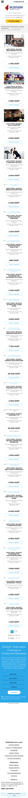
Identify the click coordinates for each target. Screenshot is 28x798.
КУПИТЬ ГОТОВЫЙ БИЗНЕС (14, 748)
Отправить (14, 692)
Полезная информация (14, 773)
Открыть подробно (14, 67)
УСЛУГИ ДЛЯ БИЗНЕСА (14, 758)
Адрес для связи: (7, 788)
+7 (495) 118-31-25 (18, 1)
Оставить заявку (14, 21)
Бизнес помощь (14, 765)
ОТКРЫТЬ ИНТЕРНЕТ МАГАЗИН (14, 756)
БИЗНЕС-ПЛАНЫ (14, 753)
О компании (14, 770)
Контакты (14, 776)
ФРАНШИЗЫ (14, 750)
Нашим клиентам (14, 768)
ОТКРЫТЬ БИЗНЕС (14, 745)
